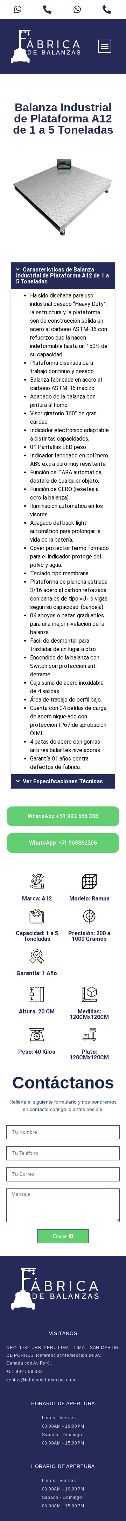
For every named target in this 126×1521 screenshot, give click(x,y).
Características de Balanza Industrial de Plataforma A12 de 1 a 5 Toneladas (62, 275)
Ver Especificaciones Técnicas (63, 781)
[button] (105, 46)
